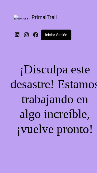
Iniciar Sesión (56, 34)
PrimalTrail (44, 17)
